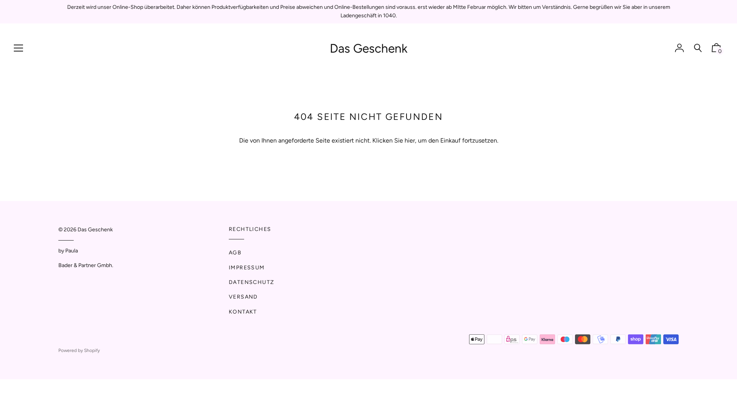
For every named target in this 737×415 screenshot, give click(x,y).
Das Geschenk (369, 48)
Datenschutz (251, 282)
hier (410, 140)
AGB (235, 252)
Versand (243, 297)
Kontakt (243, 312)
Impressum (247, 267)
